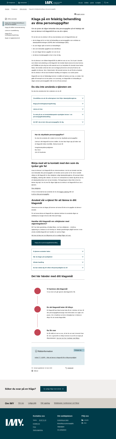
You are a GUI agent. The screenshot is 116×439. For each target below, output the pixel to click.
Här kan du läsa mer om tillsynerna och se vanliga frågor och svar (51, 235)
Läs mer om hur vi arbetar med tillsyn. (68, 338)
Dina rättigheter (36, 188)
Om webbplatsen (61, 430)
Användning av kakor (63, 420)
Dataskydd (70, 368)
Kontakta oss (36, 423)
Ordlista (86, 2)
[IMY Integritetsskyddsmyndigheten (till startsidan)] (53, 2)
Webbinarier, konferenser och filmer (66, 403)
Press (34, 427)
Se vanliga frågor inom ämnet (52, 389)
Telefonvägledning (38, 430)
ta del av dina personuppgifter (40, 194)
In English (98, 2)
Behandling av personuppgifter (65, 423)
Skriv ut (36, 370)
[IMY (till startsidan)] (17, 422)
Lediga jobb (32, 403)
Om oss (80, 2)
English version (80, 14)
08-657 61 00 (42, 420)
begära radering (64, 192)
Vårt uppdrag (45, 403)
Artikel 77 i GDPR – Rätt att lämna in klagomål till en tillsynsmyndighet (55, 357)
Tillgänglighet (60, 426)
